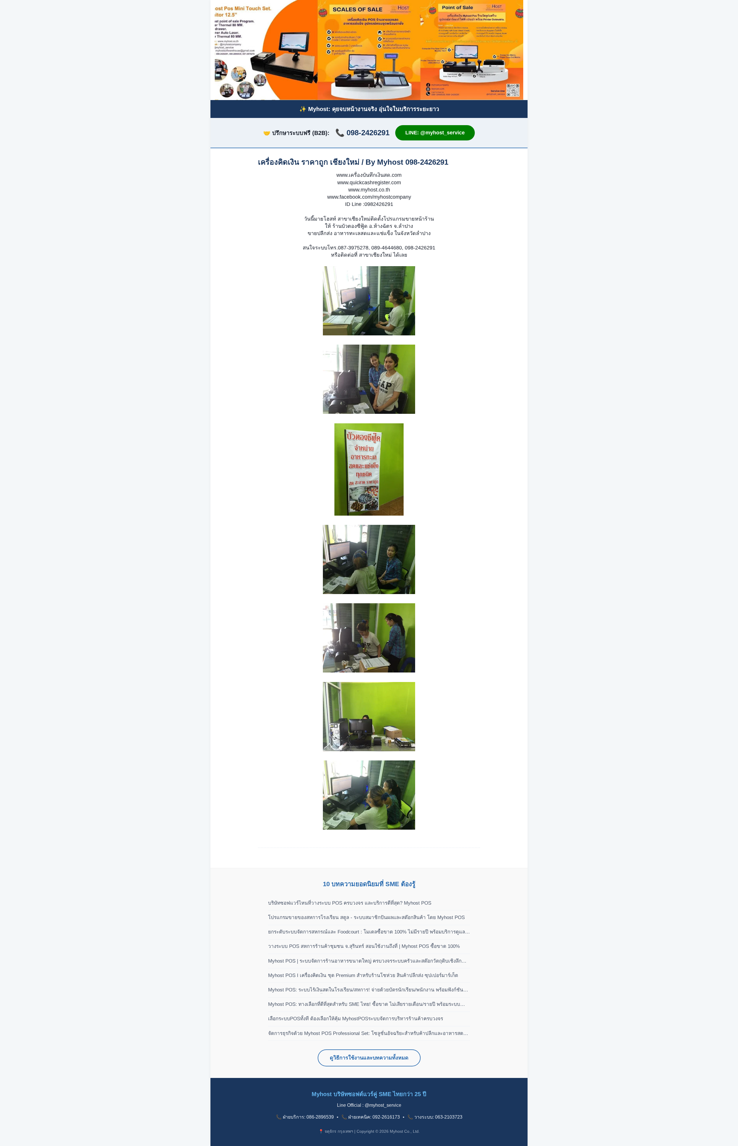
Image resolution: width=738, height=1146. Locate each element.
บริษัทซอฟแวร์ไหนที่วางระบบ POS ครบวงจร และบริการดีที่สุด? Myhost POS (349, 903)
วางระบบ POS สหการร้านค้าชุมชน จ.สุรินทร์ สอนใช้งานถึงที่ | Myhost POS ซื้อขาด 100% (364, 946)
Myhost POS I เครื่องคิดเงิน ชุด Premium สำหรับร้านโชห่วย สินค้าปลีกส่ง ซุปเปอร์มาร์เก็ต (363, 975)
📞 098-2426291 (362, 132)
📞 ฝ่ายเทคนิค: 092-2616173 (370, 1117)
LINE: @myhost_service (435, 133)
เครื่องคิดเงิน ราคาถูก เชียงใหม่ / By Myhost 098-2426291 (353, 162)
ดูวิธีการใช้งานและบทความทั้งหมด (369, 1058)
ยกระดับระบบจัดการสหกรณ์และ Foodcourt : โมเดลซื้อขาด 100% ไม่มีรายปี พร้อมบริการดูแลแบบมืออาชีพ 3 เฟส (366, 932)
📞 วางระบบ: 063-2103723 (434, 1117)
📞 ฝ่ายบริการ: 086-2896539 (305, 1117)
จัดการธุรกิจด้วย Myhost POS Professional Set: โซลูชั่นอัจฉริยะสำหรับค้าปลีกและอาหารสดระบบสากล (365, 1034)
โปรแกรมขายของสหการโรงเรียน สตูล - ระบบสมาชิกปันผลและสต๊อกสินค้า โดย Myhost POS (366, 917)
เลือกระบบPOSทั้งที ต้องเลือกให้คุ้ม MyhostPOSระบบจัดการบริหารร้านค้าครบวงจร (355, 1018)
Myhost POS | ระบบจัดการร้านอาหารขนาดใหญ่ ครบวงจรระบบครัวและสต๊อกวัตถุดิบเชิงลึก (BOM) (365, 961)
